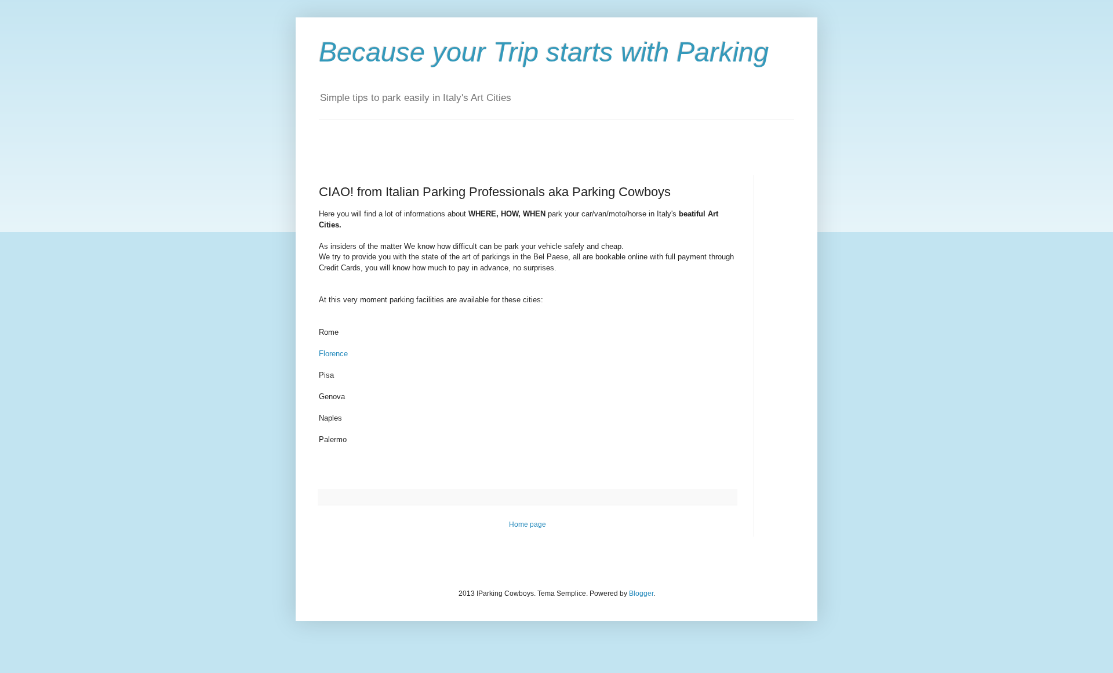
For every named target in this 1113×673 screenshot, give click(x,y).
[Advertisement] (454, 137)
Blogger (641, 593)
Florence (333, 353)
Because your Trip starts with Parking (544, 52)
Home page (527, 524)
